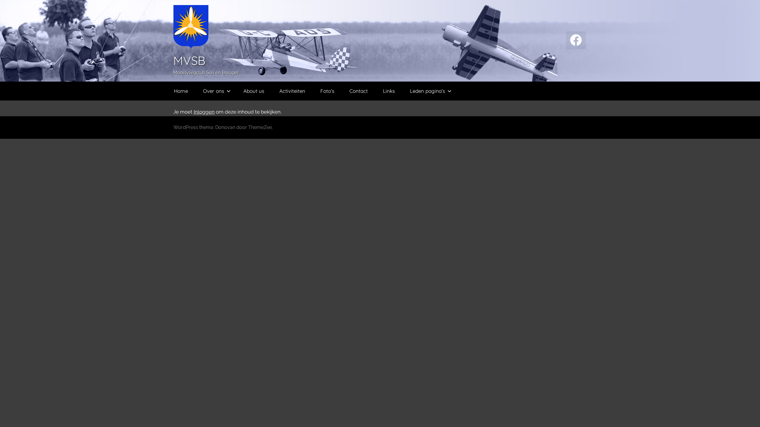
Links (389, 91)
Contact (358, 91)
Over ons (213, 91)
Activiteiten (292, 91)
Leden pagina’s (427, 91)
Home (181, 91)
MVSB (189, 60)
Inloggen (204, 112)
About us (253, 91)
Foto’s (327, 91)
